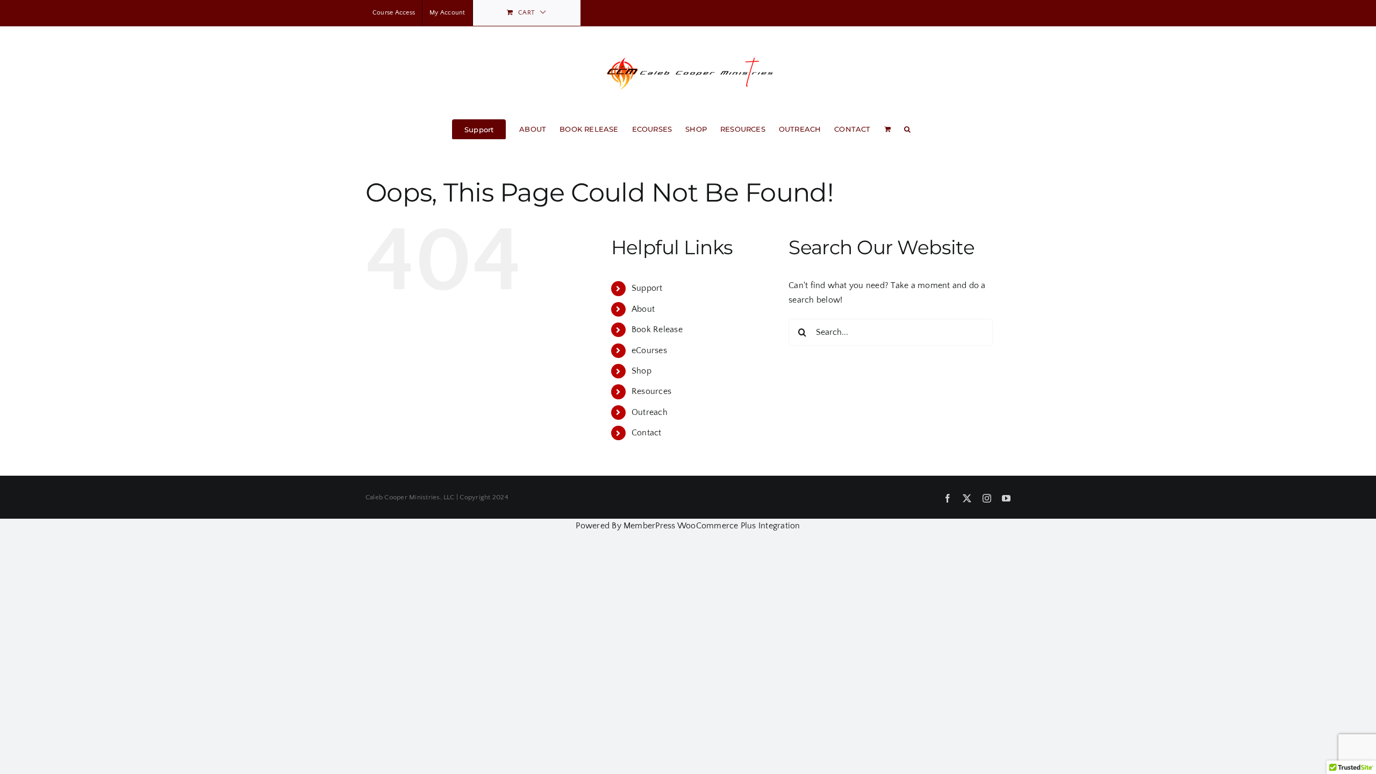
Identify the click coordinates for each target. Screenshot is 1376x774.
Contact (647, 433)
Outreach (650, 412)
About (643, 309)
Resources (651, 391)
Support (647, 288)
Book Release (657, 329)
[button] (907, 128)
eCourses (649, 350)
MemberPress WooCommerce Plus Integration (712, 526)
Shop (641, 371)
